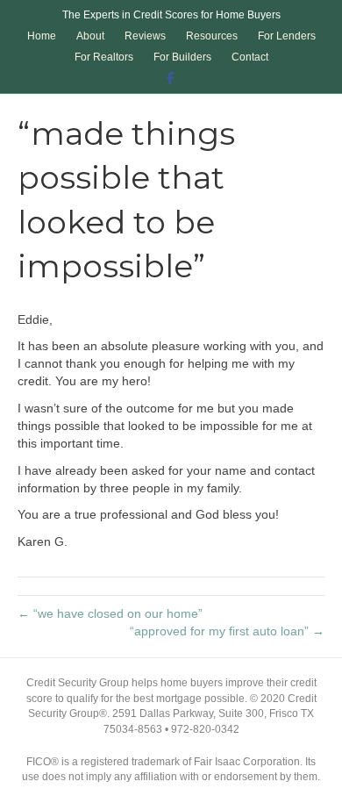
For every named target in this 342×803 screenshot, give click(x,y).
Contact (250, 57)
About (90, 36)
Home (41, 36)
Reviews (145, 36)
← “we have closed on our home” (110, 613)
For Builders (182, 57)
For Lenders (287, 36)
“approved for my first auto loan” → (227, 631)
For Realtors (104, 57)
